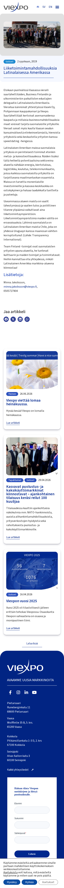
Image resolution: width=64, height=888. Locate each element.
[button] (57, 7)
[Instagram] (18, 692)
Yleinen (12, 394)
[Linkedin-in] (26, 692)
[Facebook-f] (10, 692)
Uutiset (9, 61)
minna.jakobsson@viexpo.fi (20, 287)
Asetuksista (10, 872)
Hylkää (29, 882)
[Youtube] (34, 692)
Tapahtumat (14, 480)
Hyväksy (12, 882)
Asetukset (48, 882)
